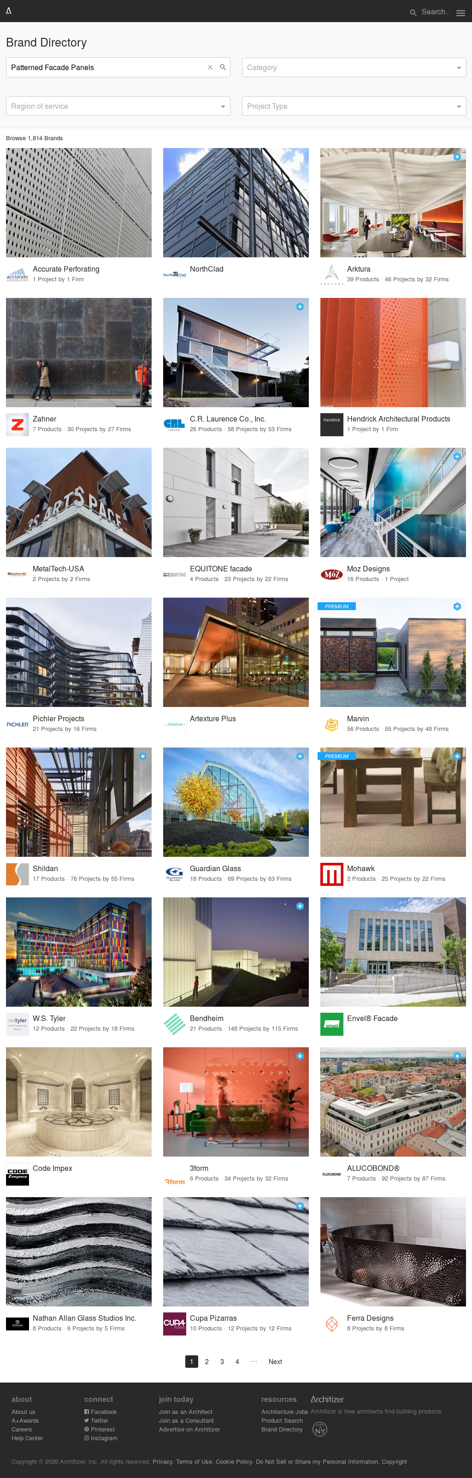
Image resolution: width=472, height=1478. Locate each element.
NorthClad (207, 268)
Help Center (27, 1437)
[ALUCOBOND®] (393, 1102)
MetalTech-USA (58, 568)
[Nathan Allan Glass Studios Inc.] (79, 1251)
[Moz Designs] (393, 502)
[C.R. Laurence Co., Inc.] (236, 352)
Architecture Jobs (284, 1411)
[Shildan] (79, 802)
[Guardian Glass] (236, 802)
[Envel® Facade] (393, 952)
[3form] (236, 1102)
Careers (22, 1429)
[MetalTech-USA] (79, 502)
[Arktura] (393, 202)
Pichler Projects (58, 718)
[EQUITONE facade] (236, 502)
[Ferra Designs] (393, 1251)
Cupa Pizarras (213, 1317)
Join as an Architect (185, 1411)
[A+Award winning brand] (457, 157)
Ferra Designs (370, 1317)
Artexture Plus (213, 718)
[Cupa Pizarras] (236, 1251)
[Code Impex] (79, 1102)
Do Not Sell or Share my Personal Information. (318, 1461)
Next (275, 1361)
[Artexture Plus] (236, 652)
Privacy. (163, 1461)
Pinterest (102, 1429)
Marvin (358, 718)
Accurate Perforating (66, 268)
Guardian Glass (215, 868)
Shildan (45, 868)
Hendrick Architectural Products (398, 418)
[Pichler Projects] (79, 652)
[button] (212, 67)
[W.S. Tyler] (79, 952)
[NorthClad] (236, 202)
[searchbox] (250, 66)
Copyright (394, 1461)
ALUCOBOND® (373, 1168)
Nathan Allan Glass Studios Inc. (84, 1317)
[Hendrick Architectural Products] (393, 352)
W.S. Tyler (49, 1018)
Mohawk (361, 868)
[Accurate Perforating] (79, 202)
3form (199, 1168)
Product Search (282, 1420)
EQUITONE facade (221, 568)
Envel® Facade (372, 1018)
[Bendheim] (236, 952)
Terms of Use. (195, 1461)
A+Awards (25, 1420)
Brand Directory (282, 1429)
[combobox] (354, 67)
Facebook (103, 1411)
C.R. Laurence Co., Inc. (228, 418)
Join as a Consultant (186, 1420)
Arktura (359, 268)
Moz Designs (368, 568)
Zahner (44, 418)
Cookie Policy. (235, 1461)
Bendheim (207, 1018)
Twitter (98, 1420)
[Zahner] (79, 352)
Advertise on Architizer (189, 1429)
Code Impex (52, 1168)
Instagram (103, 1437)
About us (23, 1411)
